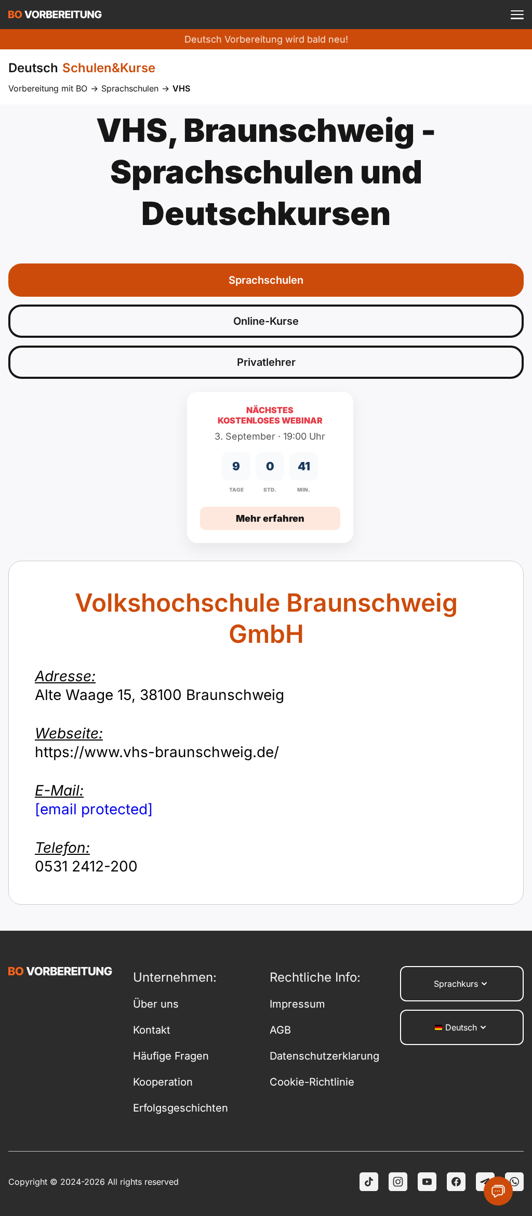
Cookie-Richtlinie (312, 1082)
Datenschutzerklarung (324, 1056)
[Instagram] (398, 1181)
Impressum (297, 1004)
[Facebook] (456, 1181)
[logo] (55, 14)
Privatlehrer (266, 362)
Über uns (156, 1004)
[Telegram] (485, 1181)
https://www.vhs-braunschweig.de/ (157, 742)
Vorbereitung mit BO (47, 88)
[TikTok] (369, 1181)
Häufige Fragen (171, 1056)
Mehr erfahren (270, 518)
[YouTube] (427, 1181)
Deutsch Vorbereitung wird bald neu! (266, 39)
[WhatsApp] (514, 1181)
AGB (280, 1030)
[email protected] (94, 809)
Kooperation (163, 1082)
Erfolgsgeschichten (180, 1108)
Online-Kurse (266, 321)
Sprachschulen (129, 88)
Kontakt (151, 1030)
